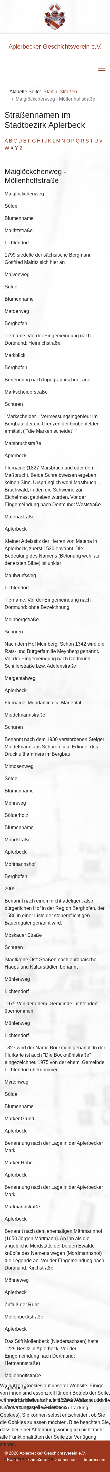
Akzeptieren (17, 1458)
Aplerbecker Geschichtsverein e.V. (55, 46)
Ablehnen (49, 1458)
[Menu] (101, 68)
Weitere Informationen (55, 1468)
